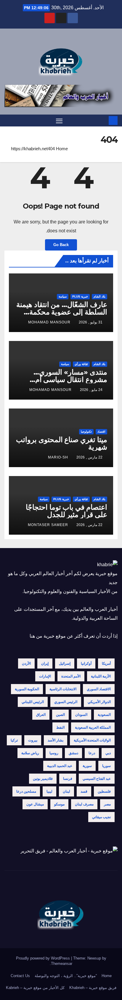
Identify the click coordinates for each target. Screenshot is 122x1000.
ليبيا (49, 791)
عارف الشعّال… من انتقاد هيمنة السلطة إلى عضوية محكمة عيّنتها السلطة (61, 312)
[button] (8, 120)
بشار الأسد (55, 740)
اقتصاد (101, 431)
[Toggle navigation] (59, 121)
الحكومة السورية (27, 689)
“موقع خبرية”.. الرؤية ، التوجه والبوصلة (66, 976)
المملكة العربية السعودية (93, 727)
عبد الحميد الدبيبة (59, 766)
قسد (84, 791)
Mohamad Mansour (49, 322)
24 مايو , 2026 (91, 390)
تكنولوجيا (86, 431)
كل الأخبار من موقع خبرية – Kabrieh (35, 987)
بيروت (32, 740)
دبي (108, 753)
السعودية (104, 715)
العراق (41, 715)
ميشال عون (35, 804)
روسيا (53, 753)
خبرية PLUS (80, 296)
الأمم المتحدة (71, 676)
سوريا (106, 766)
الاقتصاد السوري (99, 689)
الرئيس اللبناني (33, 702)
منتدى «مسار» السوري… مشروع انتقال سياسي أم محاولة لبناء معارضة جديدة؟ (66, 379)
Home (62, 148)
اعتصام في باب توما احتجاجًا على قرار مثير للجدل (66, 511)
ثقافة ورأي (81, 364)
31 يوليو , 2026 (90, 322)
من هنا (36, 636)
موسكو (59, 804)
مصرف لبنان (84, 804)
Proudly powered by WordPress (43, 958)
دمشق (73, 753)
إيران (45, 663)
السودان (81, 715)
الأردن (26, 663)
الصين (60, 715)
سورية (87, 766)
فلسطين (104, 791)
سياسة (63, 296)
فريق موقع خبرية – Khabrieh (92, 987)
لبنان (66, 791)
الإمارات (45, 676)
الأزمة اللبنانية (101, 676)
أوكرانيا (86, 663)
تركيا (14, 740)
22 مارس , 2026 (89, 457)
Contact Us (20, 976)
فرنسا (67, 779)
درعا (92, 753)
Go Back (61, 244)
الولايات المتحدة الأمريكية (92, 740)
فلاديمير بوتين (43, 779)
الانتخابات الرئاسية (62, 689)
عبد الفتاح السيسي (97, 779)
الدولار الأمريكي (99, 702)
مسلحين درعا (26, 791)
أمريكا (106, 663)
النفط (60, 727)
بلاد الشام (99, 296)
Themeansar (61, 963)
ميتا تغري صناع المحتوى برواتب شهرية (61, 443)
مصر (107, 804)
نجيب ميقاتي (101, 817)
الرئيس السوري (65, 702)
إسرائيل (64, 663)
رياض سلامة (30, 753)
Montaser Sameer (48, 525)
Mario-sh (58, 457)
